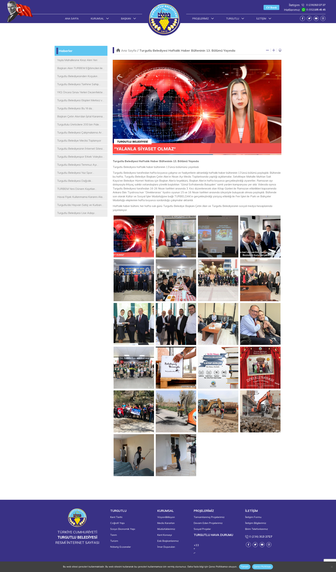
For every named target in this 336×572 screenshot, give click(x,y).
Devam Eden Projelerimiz (208, 523)
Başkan (126, 18)
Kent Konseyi (164, 534)
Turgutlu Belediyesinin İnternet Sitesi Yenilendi (80, 149)
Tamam (244, 566)
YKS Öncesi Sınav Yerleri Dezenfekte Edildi (80, 92)
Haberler (65, 51)
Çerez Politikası (262, 566)
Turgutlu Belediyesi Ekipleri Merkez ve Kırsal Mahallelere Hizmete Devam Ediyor (80, 100)
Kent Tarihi (116, 517)
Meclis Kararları (166, 523)
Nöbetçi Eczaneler (120, 546)
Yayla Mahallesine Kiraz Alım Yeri (77, 60)
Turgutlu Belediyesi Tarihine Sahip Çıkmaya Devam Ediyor (78, 84)
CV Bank (271, 7)
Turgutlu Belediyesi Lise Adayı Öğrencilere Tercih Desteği (75, 213)
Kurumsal (97, 18)
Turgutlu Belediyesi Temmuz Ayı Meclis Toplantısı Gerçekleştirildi (77, 165)
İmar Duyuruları (166, 546)
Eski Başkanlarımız (168, 540)
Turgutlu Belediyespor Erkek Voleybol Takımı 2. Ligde (80, 157)
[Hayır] (331, 567)
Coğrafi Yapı (117, 523)
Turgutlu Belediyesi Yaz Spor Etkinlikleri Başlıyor (74, 173)
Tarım (113, 534)
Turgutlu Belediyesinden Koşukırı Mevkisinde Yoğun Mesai (77, 76)
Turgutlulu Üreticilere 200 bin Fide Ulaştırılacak (78, 124)
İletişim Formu (253, 517)
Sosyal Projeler (202, 529)
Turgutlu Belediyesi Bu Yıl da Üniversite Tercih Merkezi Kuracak (78, 108)
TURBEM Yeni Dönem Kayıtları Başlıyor (76, 189)
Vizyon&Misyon (166, 517)
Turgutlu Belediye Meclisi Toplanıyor (79, 140)
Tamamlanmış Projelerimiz (209, 517)
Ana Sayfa (72, 18)
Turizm (114, 540)
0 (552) (305, 10)
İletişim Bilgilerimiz (255, 523)
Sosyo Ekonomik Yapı (122, 529)
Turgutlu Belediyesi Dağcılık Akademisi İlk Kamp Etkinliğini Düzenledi (75, 181)
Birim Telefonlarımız (256, 529)
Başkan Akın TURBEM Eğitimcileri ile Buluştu (80, 68)
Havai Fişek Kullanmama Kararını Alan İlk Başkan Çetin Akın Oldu (80, 197)
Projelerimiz (200, 18)
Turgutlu (233, 18)
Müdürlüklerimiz (166, 529)
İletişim (261, 18)
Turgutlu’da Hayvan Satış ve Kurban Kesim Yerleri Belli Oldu (79, 205)
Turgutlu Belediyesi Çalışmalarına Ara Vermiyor (80, 133)
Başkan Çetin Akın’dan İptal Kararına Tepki (80, 116)
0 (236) (307, 5)
